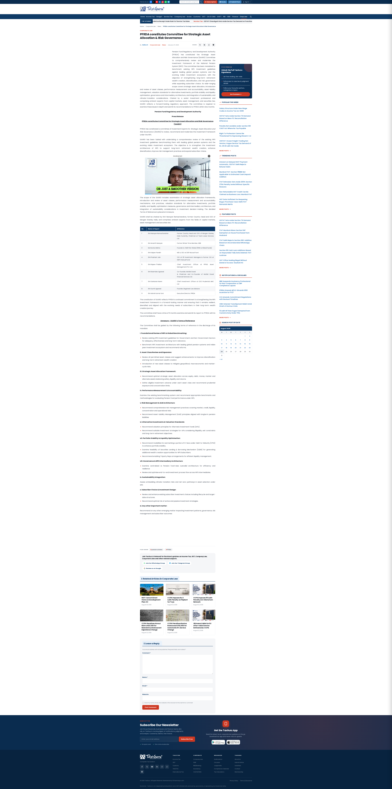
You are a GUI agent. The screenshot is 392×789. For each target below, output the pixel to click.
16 (249, 344)
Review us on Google (153, 568)
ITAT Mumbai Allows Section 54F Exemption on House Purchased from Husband (234, 232)
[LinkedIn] (160, 2)
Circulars (217, 762)
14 (240, 344)
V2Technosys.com (178, 780)
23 (250, 348)
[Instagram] (162, 2)
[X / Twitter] (154, 2)
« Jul (221, 359)
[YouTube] (157, 2)
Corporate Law (151, 26)
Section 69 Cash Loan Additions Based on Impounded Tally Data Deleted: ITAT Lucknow (235, 252)
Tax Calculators (219, 772)
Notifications (218, 759)
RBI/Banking (197, 766)
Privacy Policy (234, 781)
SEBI (228, 17)
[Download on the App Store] (233, 742)
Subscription (211, 2)
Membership (239, 772)
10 (221, 344)
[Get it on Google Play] (218, 742)
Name (145, 677)
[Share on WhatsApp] (209, 45)
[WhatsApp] (165, 2)
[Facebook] (151, 2)
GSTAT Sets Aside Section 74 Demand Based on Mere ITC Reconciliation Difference (235, 118)
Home (142, 17)
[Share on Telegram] (213, 45)
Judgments (218, 766)
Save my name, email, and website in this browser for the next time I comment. (168, 703)
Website (145, 694)
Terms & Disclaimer (246, 781)
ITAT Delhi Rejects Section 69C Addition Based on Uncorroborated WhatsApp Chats (235, 242)
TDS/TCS (175, 769)
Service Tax (168, 17)
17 (221, 348)
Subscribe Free (187, 739)
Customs (196, 17)
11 (226, 344)
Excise (189, 17)
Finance (235, 17)
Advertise (238, 766)
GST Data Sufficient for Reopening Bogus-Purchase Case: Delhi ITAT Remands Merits (233, 201)
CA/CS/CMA (197, 772)
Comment (146, 653)
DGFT (219, 17)
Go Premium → (235, 94)
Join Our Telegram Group (180, 563)
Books (223, 2)
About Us (238, 759)
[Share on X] (200, 45)
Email (144, 686)
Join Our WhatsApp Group (155, 563)
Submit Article (239, 762)
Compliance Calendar (221, 769)
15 (245, 344)
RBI (224, 17)
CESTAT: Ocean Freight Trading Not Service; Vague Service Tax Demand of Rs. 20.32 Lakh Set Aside (235, 143)
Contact (237, 769)
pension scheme (157, 549)
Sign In (247, 2)
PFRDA (169, 549)
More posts (224, 151)
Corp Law (243, 17)
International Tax (178, 772)
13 (235, 344)
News (159, 26)
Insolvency (196, 769)
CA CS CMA (211, 17)
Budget (159, 17)
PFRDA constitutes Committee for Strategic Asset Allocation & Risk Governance (175, 36)
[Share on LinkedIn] (204, 45)
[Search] (201, 1)
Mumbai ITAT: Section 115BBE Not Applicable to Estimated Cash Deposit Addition (235, 174)
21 (240, 348)
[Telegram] (168, 2)
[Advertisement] (155, 70)
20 (236, 348)
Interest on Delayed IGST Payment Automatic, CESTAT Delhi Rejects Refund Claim (233, 164)
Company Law (179, 17)
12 (231, 344)
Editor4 (145, 45)
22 (245, 348)
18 (226, 348)
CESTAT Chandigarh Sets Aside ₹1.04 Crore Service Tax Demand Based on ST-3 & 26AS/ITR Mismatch (233, 21)
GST (203, 17)
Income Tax (150, 17)
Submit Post (235, 2)
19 (231, 348)
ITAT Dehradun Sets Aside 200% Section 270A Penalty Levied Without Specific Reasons (235, 184)
